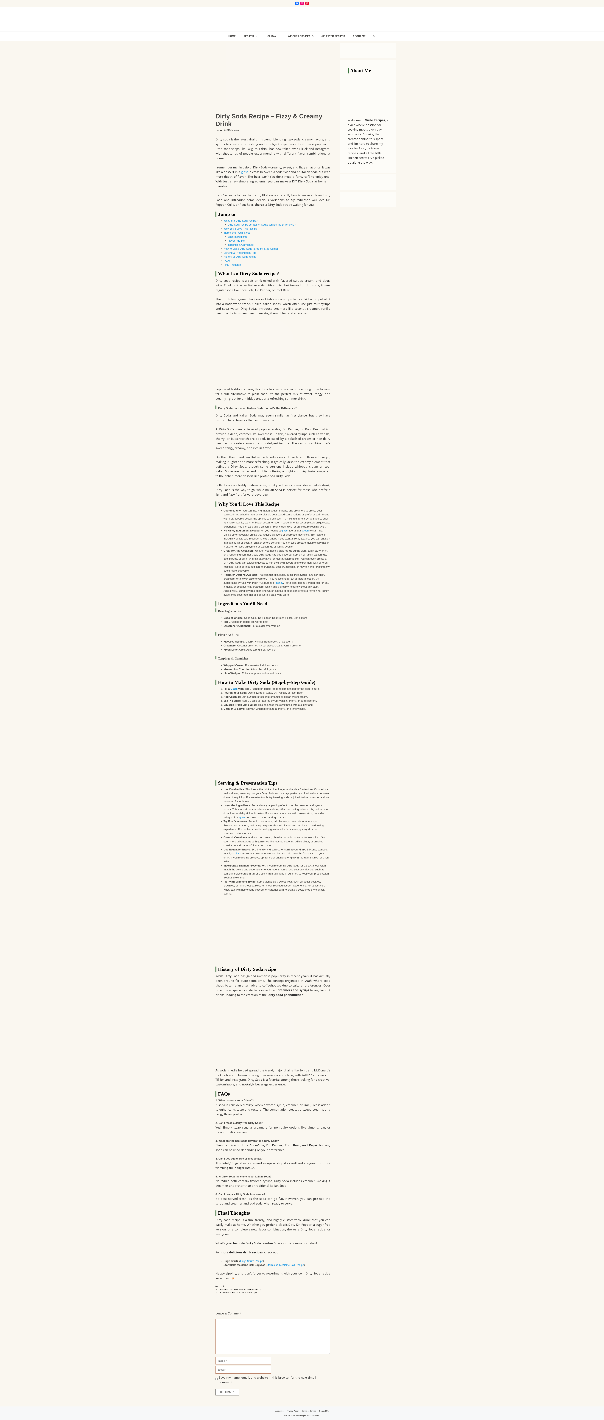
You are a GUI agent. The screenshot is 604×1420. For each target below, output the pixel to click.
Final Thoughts (233, 264)
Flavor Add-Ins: (237, 240)
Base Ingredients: (238, 236)
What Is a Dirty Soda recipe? (240, 220)
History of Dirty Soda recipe (240, 256)
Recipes (248, 36)
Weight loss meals (300, 36)
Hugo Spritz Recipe (251, 1261)
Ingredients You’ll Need (237, 232)
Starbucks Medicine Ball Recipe (285, 1264)
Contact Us (324, 1411)
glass (244, 172)
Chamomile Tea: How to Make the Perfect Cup (240, 1289)
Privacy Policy (293, 1411)
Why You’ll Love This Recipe (240, 228)
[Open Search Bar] (374, 36)
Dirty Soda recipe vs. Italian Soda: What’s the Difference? (262, 224)
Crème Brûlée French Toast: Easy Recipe (238, 1292)
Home (232, 36)
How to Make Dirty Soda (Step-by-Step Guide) (251, 248)
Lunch (221, 1286)
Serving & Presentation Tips (240, 252)
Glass (234, 688)
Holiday (271, 36)
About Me (359, 36)
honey (279, 582)
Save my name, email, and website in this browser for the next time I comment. (267, 1379)
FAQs (227, 260)
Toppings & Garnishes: (241, 244)
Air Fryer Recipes (333, 36)
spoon (305, 530)
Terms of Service (309, 1411)
